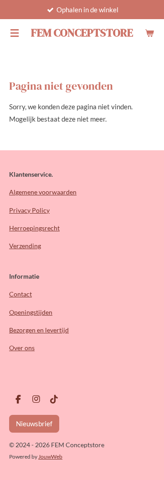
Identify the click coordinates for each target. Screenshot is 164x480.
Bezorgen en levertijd (39, 330)
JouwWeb (50, 456)
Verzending (25, 246)
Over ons (22, 348)
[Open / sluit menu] (15, 33)
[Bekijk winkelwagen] (149, 33)
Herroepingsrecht (34, 228)
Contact (20, 294)
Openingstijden (30, 312)
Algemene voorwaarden (43, 192)
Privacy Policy (29, 210)
